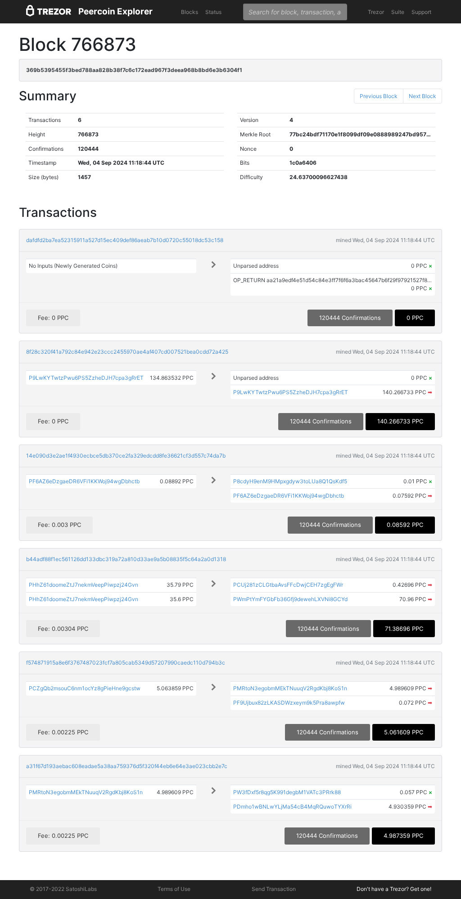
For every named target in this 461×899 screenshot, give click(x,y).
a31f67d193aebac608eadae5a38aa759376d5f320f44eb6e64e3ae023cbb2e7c (126, 766)
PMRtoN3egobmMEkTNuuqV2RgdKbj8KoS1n (290, 688)
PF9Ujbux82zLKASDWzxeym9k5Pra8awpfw (289, 702)
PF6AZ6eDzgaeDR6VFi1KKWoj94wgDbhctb (84, 481)
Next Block (422, 96)
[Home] (48, 11)
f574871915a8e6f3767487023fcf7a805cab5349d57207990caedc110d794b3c (125, 662)
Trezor (376, 12)
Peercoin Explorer (115, 11)
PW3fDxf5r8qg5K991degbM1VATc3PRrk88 (287, 792)
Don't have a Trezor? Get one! (394, 889)
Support (421, 12)
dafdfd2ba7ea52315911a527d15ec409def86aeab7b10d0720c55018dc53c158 (124, 240)
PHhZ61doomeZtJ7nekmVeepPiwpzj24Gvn (83, 584)
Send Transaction (274, 889)
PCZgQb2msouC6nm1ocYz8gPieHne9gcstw (84, 688)
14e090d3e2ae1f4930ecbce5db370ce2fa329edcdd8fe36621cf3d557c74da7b (126, 455)
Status (213, 12)
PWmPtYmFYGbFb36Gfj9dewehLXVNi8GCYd (290, 599)
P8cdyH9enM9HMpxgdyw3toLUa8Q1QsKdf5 (290, 481)
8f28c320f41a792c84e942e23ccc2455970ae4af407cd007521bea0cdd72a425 (127, 351)
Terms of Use (174, 889)
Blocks (189, 12)
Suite (397, 12)
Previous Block (379, 96)
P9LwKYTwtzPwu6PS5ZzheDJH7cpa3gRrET (86, 377)
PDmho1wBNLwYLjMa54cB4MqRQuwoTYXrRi (292, 806)
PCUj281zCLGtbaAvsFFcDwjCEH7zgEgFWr (288, 584)
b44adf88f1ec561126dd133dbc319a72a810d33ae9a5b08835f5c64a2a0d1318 (126, 559)
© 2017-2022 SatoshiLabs (63, 889)
